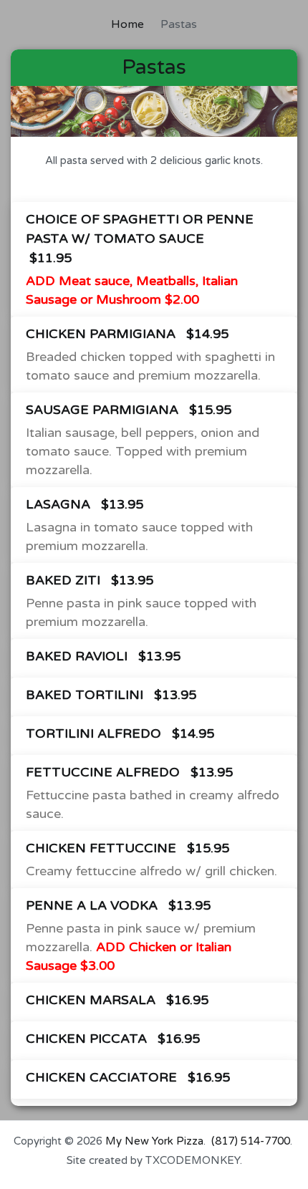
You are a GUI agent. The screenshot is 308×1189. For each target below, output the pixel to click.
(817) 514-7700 (250, 1141)
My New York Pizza (154, 1141)
